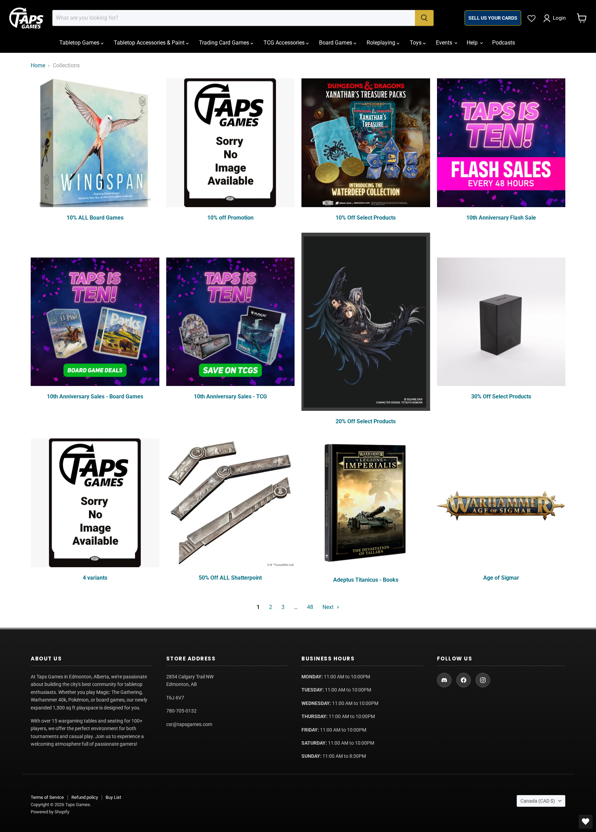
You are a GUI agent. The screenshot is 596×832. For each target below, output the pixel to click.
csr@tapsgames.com (189, 724)
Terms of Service (47, 797)
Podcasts (503, 42)
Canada (537, 801)
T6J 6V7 (175, 697)
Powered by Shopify (50, 811)
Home (38, 65)
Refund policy (84, 797)
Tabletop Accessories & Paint (150, 42)
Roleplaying (382, 42)
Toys (416, 42)
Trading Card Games (224, 42)
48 (310, 607)
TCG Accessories (285, 42)
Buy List (113, 797)
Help (473, 42)
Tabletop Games (80, 42)
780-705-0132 (181, 711)
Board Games (336, 42)
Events (445, 42)
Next (328, 607)
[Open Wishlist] (586, 822)
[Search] (424, 18)
